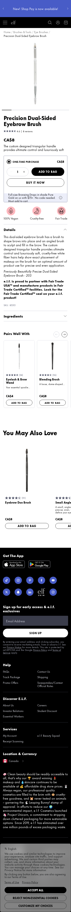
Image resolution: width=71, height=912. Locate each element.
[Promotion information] (60, 197)
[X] (6, 592)
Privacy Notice (14, 647)
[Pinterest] (29, 580)
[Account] (58, 22)
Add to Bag (48, 171)
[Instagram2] (53, 592)
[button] (35, 73)
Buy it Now (35, 182)
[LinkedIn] (29, 592)
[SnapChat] (18, 592)
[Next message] (67, 8)
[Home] (13, 22)
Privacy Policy (40, 650)
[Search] (50, 22)
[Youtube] (53, 580)
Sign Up (35, 633)
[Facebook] (41, 580)
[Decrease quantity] (11, 171)
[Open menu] (5, 22)
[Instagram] (18, 580)
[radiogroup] (35, 179)
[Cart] (66, 22)
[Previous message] (3, 8)
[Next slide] (64, 334)
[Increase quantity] (24, 171)
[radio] (9, 161)
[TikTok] (6, 580)
